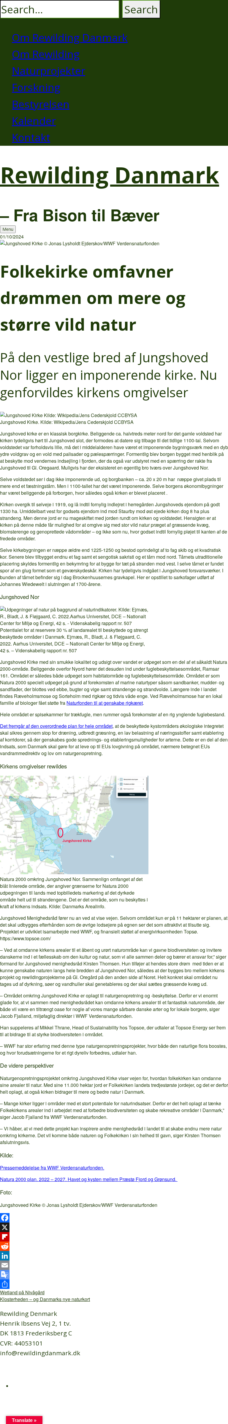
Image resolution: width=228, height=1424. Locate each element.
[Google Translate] (114, 1274)
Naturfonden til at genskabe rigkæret (104, 702)
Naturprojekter (48, 70)
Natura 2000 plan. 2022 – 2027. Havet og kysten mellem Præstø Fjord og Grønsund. (89, 1179)
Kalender (34, 120)
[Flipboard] (114, 1237)
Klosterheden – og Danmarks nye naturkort (45, 1299)
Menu (7, 229)
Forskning (36, 87)
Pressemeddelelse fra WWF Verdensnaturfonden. (52, 1167)
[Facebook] (114, 1218)
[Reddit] (114, 1246)
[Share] (114, 1284)
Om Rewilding (46, 54)
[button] (141, 9)
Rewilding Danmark (109, 175)
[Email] (114, 1265)
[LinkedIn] (114, 1255)
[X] (114, 1227)
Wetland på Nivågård (22, 1292)
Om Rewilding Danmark (70, 37)
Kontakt (31, 137)
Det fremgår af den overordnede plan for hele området (56, 726)
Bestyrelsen (40, 104)
